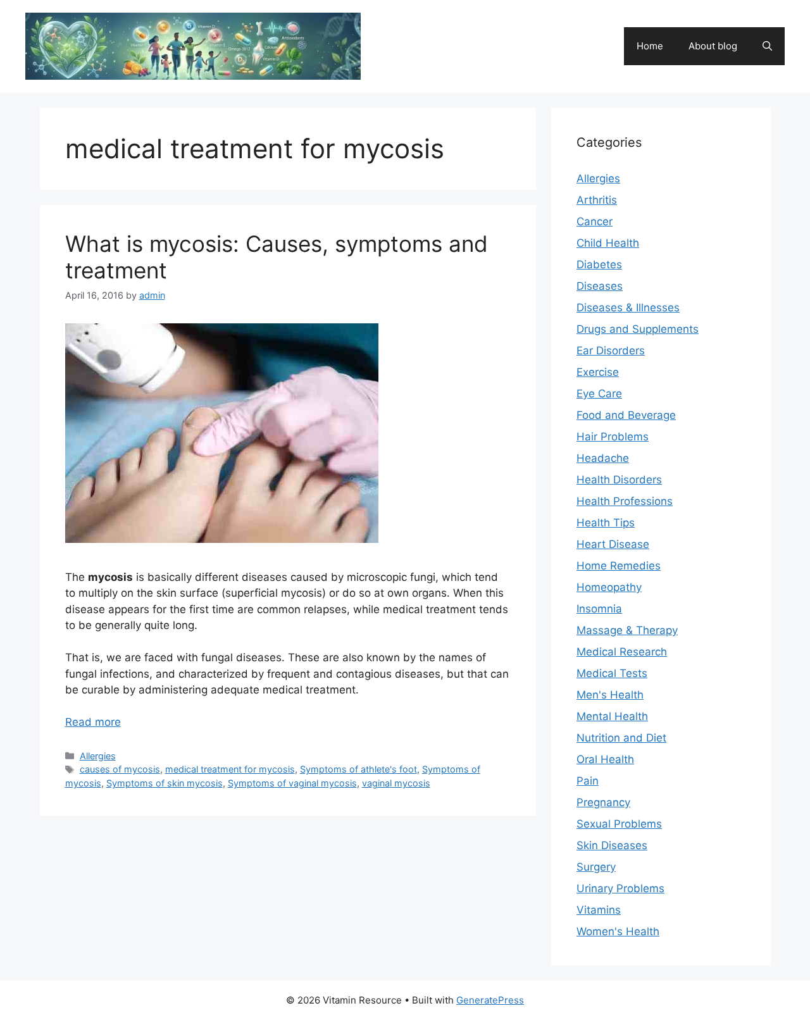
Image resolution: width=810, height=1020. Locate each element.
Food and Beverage (626, 415)
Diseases (599, 286)
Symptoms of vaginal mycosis (292, 783)
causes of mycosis (120, 769)
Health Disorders (619, 479)
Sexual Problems (619, 824)
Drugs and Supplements (637, 329)
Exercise (597, 372)
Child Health (607, 243)
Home (650, 46)
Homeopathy (609, 587)
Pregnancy (603, 802)
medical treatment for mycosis (230, 769)
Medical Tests (611, 673)
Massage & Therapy (627, 630)
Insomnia (599, 608)
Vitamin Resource (440, 39)
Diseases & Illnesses (628, 307)
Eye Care (599, 393)
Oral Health (605, 759)
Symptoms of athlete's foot (358, 769)
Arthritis (596, 200)
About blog (712, 46)
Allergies (98, 755)
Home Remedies (618, 565)
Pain (587, 780)
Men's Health (610, 694)
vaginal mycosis (396, 783)
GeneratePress (490, 1000)
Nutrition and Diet (621, 737)
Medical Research (621, 651)
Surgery (596, 867)
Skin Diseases (611, 845)
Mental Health (612, 716)
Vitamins (598, 910)
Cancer (594, 221)
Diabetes (599, 264)
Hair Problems (612, 436)
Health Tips (605, 522)
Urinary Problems (620, 888)
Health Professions (624, 501)
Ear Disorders (610, 350)
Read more (93, 722)
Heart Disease (612, 544)
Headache (602, 458)
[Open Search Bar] (767, 46)
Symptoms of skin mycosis (164, 783)
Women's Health (617, 931)
